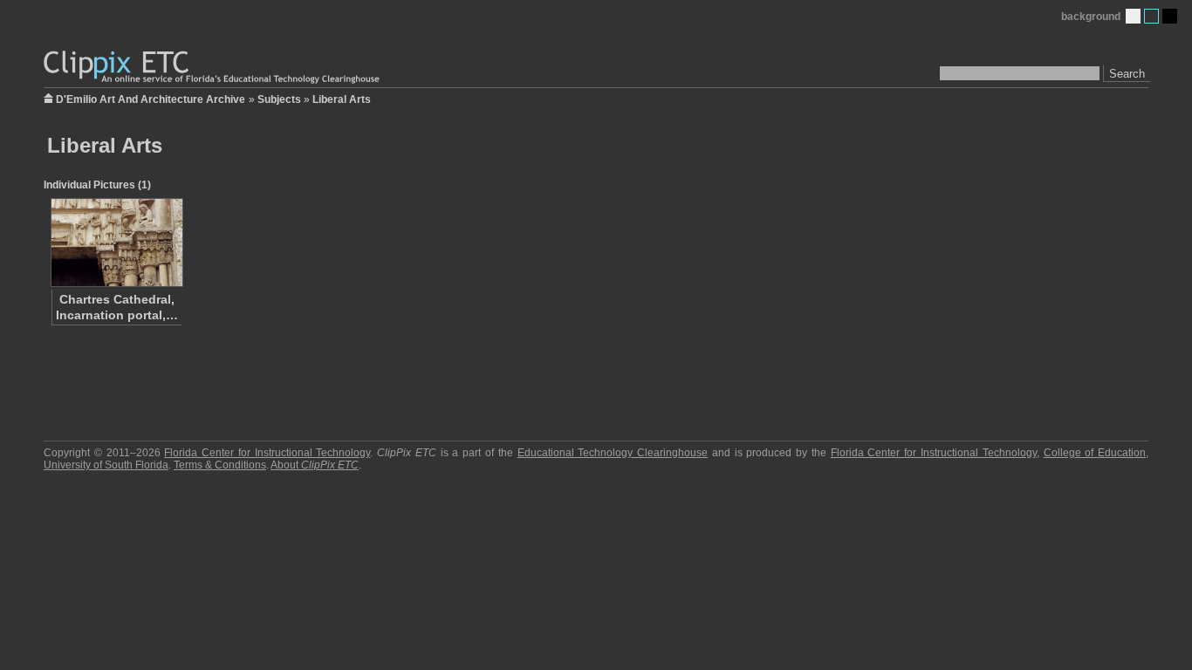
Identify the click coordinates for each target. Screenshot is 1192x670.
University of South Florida (106, 465)
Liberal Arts (341, 99)
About (315, 465)
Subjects (279, 99)
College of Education (1095, 453)
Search (1127, 73)
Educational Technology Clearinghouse (613, 453)
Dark (1169, 16)
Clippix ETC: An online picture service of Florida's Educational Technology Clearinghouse (213, 68)
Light (1133, 16)
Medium (1151, 16)
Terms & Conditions (220, 465)
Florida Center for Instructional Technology (267, 453)
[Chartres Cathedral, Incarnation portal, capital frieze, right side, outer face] (116, 242)
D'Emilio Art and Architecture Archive (150, 98)
